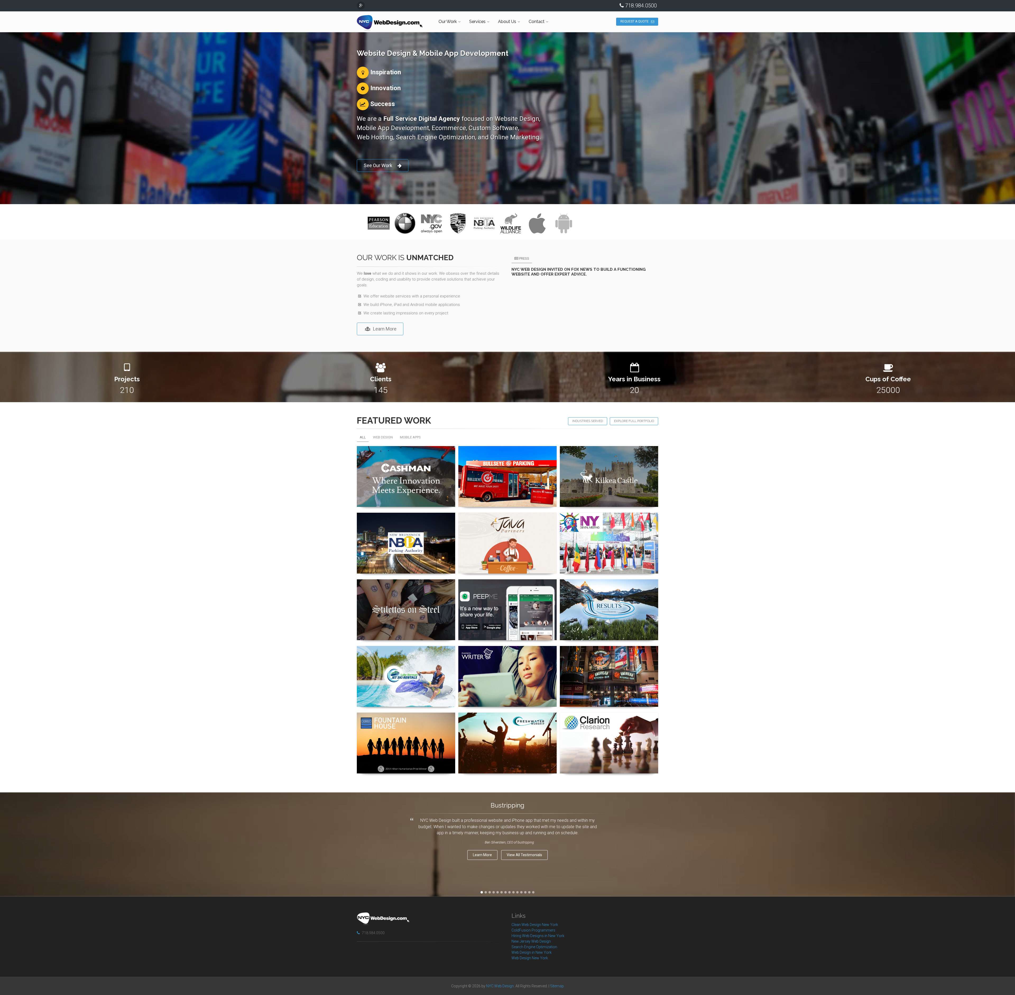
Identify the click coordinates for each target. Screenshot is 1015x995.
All (363, 437)
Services (477, 21)
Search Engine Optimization (534, 947)
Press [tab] (523, 258)
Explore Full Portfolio (634, 421)
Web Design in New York (531, 952)
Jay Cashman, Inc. (406, 453)
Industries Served (587, 421)
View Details (403, 506)
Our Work (448, 21)
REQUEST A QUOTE (634, 21)
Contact (537, 21)
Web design (383, 437)
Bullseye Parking (507, 453)
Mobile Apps (410, 437)
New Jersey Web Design (531, 941)
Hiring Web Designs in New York (537, 936)
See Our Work (378, 165)
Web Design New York (529, 958)
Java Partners (507, 520)
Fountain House (406, 720)
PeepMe (507, 587)
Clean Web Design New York (534, 925)
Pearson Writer (507, 653)
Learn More (384, 329)
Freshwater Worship (507, 720)
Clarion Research (609, 720)
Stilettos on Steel (406, 587)
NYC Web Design (500, 986)
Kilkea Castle (609, 453)
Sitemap (557, 986)
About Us (507, 21)
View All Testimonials (524, 855)
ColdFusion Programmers (533, 930)
